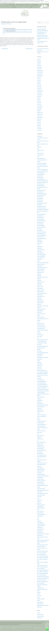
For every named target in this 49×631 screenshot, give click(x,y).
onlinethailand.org (40, 467)
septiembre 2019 (40, 117)
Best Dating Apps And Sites (41, 193)
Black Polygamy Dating (41, 233)
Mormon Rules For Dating (41, 442)
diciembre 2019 (39, 112)
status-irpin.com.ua (40, 511)
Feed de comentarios (40, 616)
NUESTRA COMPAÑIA (12, 4)
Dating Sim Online (40, 302)
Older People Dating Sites (41, 455)
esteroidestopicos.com (41, 328)
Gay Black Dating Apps (41, 347)
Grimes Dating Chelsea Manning (42, 357)
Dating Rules (39, 297)
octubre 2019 (39, 115)
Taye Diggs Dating (40, 512)
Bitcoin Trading (39, 230)
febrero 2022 (39, 86)
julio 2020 (39, 110)
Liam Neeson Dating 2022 (41, 421)
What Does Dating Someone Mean (43, 540)
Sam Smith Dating (40, 482)
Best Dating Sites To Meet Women (43, 209)
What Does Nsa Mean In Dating (42, 544)
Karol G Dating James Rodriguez (42, 405)
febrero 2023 (39, 67)
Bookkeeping (39, 240)
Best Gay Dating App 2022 (41, 214)
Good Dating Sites (40, 354)
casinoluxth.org (39, 246)
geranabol (39, 349)
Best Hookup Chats (40, 217)
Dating (38, 261)
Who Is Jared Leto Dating (41, 554)
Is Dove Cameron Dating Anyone (42, 386)
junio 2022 (39, 80)
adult (38, 156)
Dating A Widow (40, 265)
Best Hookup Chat (40, 215)
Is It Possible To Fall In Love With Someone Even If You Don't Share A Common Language (43, 391)
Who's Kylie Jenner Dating (41, 579)
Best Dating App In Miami (41, 190)
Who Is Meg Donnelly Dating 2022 (43, 570)
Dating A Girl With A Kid (41, 264)
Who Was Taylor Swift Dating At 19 (43, 578)
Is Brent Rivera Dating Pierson (42, 384)
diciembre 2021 (39, 89)
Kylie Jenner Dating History (41, 414)
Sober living (39, 503)
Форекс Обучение (40, 603)
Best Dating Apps (40, 191)
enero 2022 (39, 88)
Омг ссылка (39, 595)
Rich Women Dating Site (41, 480)
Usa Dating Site (39, 530)
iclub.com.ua (39, 378)
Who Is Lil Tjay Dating (40, 568)
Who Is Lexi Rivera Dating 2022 (42, 566)
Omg (38, 458)
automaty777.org (40, 175)
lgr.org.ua (38, 419)
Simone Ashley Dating (41, 495)
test (37, 517)
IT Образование (40, 400)
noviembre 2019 (40, 114)
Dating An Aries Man (40, 270)
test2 (38, 519)
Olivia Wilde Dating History (41, 456)
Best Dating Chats (40, 198)
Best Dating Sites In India (41, 207)
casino (38, 244)
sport (38, 509)
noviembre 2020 (40, 106)
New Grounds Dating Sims (41, 450)
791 (37, 151)
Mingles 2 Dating (40, 438)
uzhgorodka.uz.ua (40, 532)
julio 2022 (39, 78)
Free (38, 338)
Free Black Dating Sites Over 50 (42, 339)
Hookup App (39, 362)
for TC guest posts (40, 334)
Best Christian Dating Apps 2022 (42, 180)
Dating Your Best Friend (41, 313)
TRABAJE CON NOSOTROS (34, 4)
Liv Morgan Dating (40, 422)
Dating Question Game (41, 296)
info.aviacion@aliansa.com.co (39, 628)
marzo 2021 (39, 102)
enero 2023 (39, 68)
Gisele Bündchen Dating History (42, 352)
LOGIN (31, 7)
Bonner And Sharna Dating (41, 238)
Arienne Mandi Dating (41, 172)
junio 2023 (39, 60)
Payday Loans (39, 472)
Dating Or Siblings (40, 291)
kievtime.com (39, 408)
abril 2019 (38, 125)
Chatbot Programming (41, 249)
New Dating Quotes (40, 448)
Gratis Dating (39, 355)
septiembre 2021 (40, 94)
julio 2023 (39, 59)
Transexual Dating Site (41, 524)
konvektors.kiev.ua (40, 409)
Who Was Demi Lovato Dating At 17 (43, 576)
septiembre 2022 (40, 75)
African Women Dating (41, 158)
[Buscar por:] (43, 22)
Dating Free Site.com (40, 281)
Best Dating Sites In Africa (41, 206)
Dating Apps (39, 275)
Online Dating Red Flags (41, 464)
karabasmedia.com (40, 403)
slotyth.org (39, 501)
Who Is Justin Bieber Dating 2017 (42, 557)
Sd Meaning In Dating (40, 483)
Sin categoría (39, 496)
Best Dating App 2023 (41, 185)
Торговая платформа (40, 598)
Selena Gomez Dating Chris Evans (43, 490)
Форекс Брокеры (40, 602)
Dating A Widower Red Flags (42, 267)
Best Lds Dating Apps (40, 225)
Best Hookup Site (40, 222)
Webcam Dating (39, 535)
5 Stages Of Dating (40, 150)
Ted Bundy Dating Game (41, 514)
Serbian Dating (39, 491)
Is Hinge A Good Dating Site (42, 387)
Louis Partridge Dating (41, 426)
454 (38, 148)
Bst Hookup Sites (40, 241)
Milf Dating (39, 437)
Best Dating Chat (40, 196)
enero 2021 (39, 104)
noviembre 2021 (40, 91)
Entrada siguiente (29, 48)
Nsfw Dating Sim (40, 453)
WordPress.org (39, 617)
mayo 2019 (39, 123)
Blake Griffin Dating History (41, 235)
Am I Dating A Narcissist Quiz (42, 159)
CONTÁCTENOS (14, 7)
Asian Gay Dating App (40, 174)
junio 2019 (39, 122)
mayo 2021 (39, 101)
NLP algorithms (39, 451)
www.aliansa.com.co (40, 587)
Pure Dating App (40, 477)
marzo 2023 (39, 65)
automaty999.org (40, 177)
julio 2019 (38, 120)
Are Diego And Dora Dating (41, 163)
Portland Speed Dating (41, 474)
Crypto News (39, 259)
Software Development (41, 504)
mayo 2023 (39, 62)
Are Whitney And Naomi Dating (42, 171)
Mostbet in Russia (40, 443)
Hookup (38, 360)
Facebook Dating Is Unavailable (42, 330)
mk (37, 440)
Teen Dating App (40, 516)
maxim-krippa (39, 432)
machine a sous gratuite (41, 430)
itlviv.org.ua (39, 401)
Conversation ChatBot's (41, 256)
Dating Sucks (39, 312)
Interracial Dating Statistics (41, 381)
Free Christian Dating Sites (41, 341)
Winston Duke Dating (40, 583)
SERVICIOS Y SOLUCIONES (19, 4)
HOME (6, 4)
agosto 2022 (39, 76)
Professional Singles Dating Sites (42, 475)
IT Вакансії (39, 398)
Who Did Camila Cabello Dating (42, 551)
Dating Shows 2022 (40, 301)
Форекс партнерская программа (42, 605)
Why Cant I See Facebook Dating (42, 581)
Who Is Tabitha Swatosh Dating (42, 573)
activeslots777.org (40, 155)
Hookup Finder (39, 365)
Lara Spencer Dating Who (41, 416)
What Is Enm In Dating (41, 546)
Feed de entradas (40, 614)
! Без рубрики (39, 136)
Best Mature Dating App (41, 227)
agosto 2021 (39, 96)
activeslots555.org (40, 153)
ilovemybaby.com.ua (40, 379)
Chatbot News (39, 248)
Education (39, 320)
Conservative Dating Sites (41, 254)
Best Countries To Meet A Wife (42, 182)
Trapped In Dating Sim (41, 525)
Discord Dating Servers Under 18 (42, 318)
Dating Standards (40, 310)
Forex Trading (39, 336)
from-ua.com (39, 344)
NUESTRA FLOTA (27, 4)
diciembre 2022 (39, 70)
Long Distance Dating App (41, 424)
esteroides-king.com (40, 323)
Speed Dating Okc (40, 506)
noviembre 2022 (40, 72)
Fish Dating (39, 333)
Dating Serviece (40, 299)
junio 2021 (39, 99)
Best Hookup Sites (40, 223)
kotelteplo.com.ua (40, 411)
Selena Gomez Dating (41, 488)
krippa (38, 413)
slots (38, 498)
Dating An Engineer (40, 272)
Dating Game (39, 283)
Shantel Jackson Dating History (42, 493)
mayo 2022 (39, 81)
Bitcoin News (39, 228)
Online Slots (39, 466)
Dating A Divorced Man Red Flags (42, 262)
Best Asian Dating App (41, 179)
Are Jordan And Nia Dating (41, 164)
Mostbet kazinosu (40, 445)
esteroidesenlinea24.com (41, 326)
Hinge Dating (39, 359)
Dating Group (39, 285)
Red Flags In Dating (40, 479)
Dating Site (39, 304)
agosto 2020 (39, 109)
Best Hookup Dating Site (41, 220)
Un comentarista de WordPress (42, 48)
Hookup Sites (39, 368)
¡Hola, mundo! (39, 50)
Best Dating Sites (40, 201)
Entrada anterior (4, 48)
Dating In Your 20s (40, 286)
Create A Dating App (40, 257)
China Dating (39, 251)
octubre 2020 (39, 107)
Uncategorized (3, 23)
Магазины (39, 592)
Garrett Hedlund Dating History (42, 346)
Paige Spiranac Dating (41, 469)
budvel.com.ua (39, 243)
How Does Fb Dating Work (41, 370)
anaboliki (38, 161)
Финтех (38, 600)
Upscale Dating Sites (40, 529)
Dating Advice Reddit (40, 269)
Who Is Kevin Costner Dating (42, 565)
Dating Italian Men (40, 288)
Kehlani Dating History (41, 406)
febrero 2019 (39, 128)
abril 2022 (39, 83)
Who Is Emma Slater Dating (41, 552)
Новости (38, 594)
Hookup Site (39, 367)
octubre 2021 (39, 93)
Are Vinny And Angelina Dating (42, 169)
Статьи (38, 597)
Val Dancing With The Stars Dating (43, 533)
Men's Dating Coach (40, 435)
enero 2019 (39, 130)
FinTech (38, 331)
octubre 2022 (39, 73)
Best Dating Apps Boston (41, 195)
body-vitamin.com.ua (40, 236)
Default (38, 315)
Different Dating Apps (41, 317)
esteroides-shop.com (40, 325)
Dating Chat (39, 280)
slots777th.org (39, 499)
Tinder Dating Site (40, 522)
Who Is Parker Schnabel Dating (42, 571)
